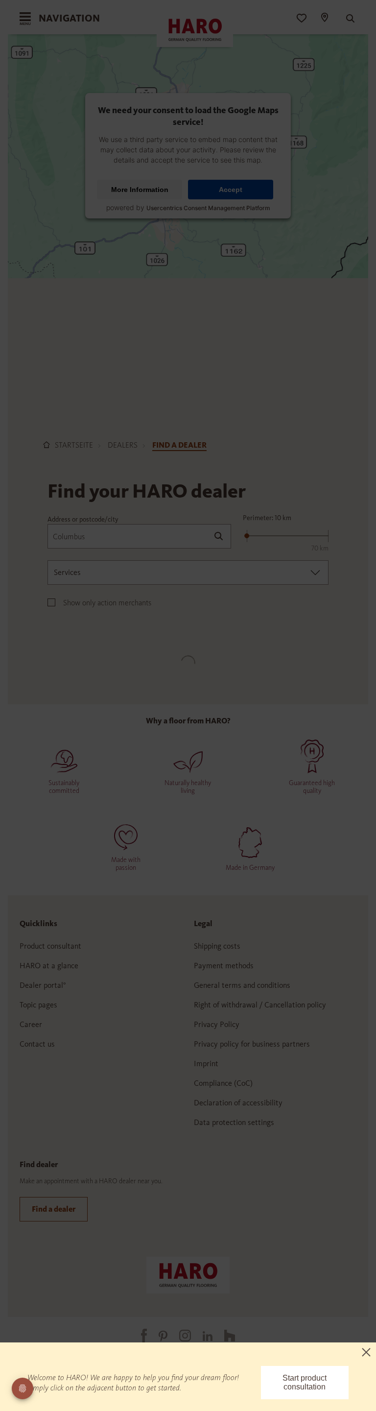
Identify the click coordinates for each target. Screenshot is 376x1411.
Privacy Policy (216, 1024)
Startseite (74, 445)
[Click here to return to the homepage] (188, 1274)
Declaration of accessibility (238, 1102)
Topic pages (38, 1004)
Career (31, 1024)
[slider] (246, 535)
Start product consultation (304, 1382)
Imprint (206, 1063)
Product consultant (50, 946)
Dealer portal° (43, 985)
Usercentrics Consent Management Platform (208, 208)
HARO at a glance (49, 965)
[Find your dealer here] (324, 18)
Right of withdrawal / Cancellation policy (260, 1004)
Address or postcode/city (82, 519)
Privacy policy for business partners (252, 1044)
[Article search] (345, 18)
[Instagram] (179, 1335)
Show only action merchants (107, 602)
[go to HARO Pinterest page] (157, 1335)
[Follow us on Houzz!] (223, 1335)
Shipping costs (217, 946)
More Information (139, 189)
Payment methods (224, 965)
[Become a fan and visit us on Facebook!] (138, 1335)
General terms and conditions (242, 985)
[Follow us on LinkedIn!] (201, 1335)
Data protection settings (234, 1122)
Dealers (123, 445)
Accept (230, 189)
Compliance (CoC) (223, 1083)
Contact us (37, 1044)
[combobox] (187, 572)
